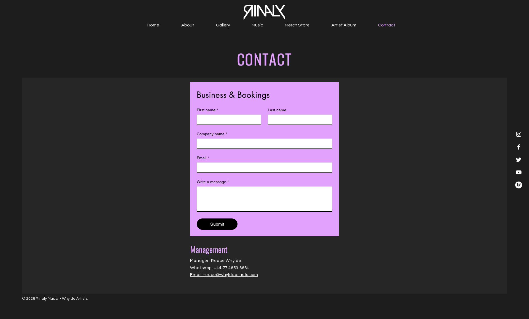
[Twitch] (518, 185)
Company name (212, 134)
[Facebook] (518, 147)
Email (203, 158)
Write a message (213, 182)
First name (207, 110)
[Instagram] (518, 134)
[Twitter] (518, 159)
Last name (277, 110)
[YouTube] (518, 172)
